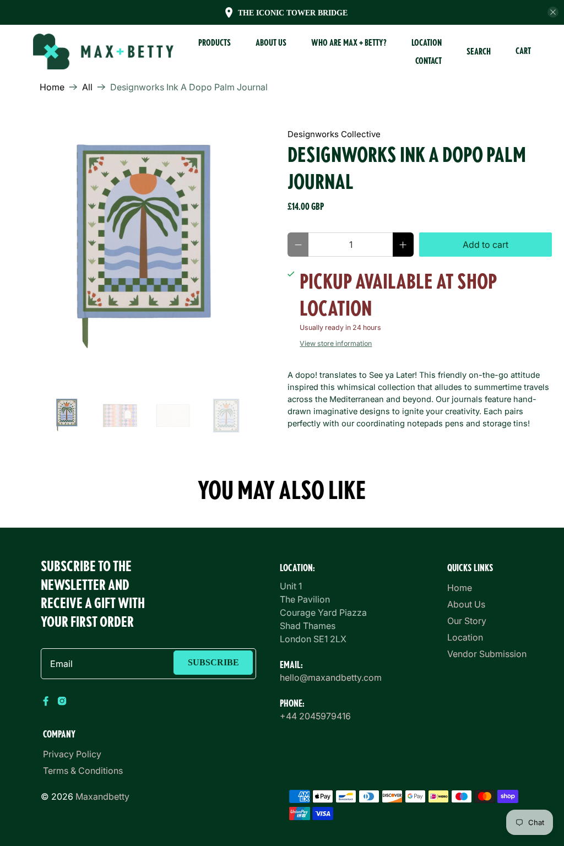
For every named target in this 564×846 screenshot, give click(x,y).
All (87, 87)
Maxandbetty (102, 796)
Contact (428, 61)
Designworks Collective (334, 134)
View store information (336, 343)
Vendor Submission (487, 653)
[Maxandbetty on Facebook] (46, 703)
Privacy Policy (72, 754)
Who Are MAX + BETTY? (349, 42)
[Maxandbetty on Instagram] (62, 703)
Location (426, 42)
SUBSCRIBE (213, 662)
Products (214, 42)
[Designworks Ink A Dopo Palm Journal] (143, 250)
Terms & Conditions (83, 770)
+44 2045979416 (315, 716)
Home (52, 87)
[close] (552, 12)
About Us (466, 604)
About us (271, 42)
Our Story (466, 620)
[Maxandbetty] (103, 52)
